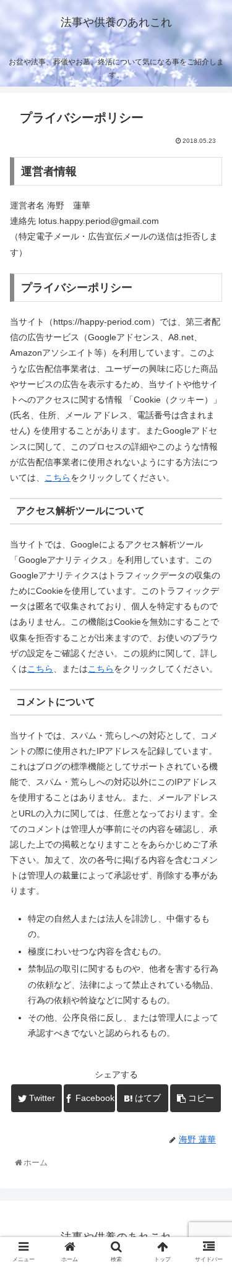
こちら (58, 477)
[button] (207, 1083)
